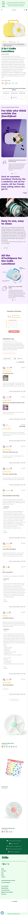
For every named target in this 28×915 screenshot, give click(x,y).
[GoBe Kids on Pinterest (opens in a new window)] (7, 864)
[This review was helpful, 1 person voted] (21, 391)
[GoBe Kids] (5, 858)
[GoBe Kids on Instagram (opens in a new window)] (3, 864)
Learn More (5, 248)
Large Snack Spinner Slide (8, 743)
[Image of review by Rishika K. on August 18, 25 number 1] (5, 378)
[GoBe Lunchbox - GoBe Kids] (14, 30)
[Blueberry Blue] (13, 83)
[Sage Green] (9, 83)
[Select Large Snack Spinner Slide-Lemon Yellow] (5, 747)
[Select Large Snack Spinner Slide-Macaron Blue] (9, 747)
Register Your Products (7, 892)
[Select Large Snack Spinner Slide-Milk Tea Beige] (16, 747)
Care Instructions (5, 882)
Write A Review (14, 331)
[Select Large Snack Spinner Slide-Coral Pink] (2, 747)
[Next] (18, 42)
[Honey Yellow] (6, 83)
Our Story (3, 871)
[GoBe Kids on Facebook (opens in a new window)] (2, 864)
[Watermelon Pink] (2, 83)
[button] (14, 913)
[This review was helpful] (21, 419)
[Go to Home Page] (14, 10)
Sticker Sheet (5, 787)
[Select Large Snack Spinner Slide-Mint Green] (7, 747)
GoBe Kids (15, 901)
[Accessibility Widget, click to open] (2, 912)
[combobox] (20, 362)
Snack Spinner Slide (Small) (8, 828)
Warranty (3, 894)
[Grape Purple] (16, 83)
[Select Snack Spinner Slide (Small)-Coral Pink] (2, 832)
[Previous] (10, 42)
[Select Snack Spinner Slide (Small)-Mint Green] (5, 832)
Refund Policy (4, 888)
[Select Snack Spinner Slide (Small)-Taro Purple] (7, 832)
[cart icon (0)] (26, 10)
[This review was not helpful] (23, 537)
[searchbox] (8, 358)
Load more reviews (14, 699)
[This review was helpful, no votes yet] (21, 440)
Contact (3, 877)
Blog (2, 875)
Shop (2, 869)
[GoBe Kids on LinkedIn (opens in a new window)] (5, 864)
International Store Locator (8, 880)
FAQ (2, 873)
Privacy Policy (5, 886)
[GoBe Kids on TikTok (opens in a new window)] (8, 864)
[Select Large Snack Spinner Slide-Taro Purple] (12, 747)
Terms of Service (5, 890)
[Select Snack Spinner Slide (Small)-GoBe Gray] (9, 832)
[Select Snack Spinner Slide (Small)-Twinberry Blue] (11, 832)
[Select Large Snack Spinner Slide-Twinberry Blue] (14, 747)
